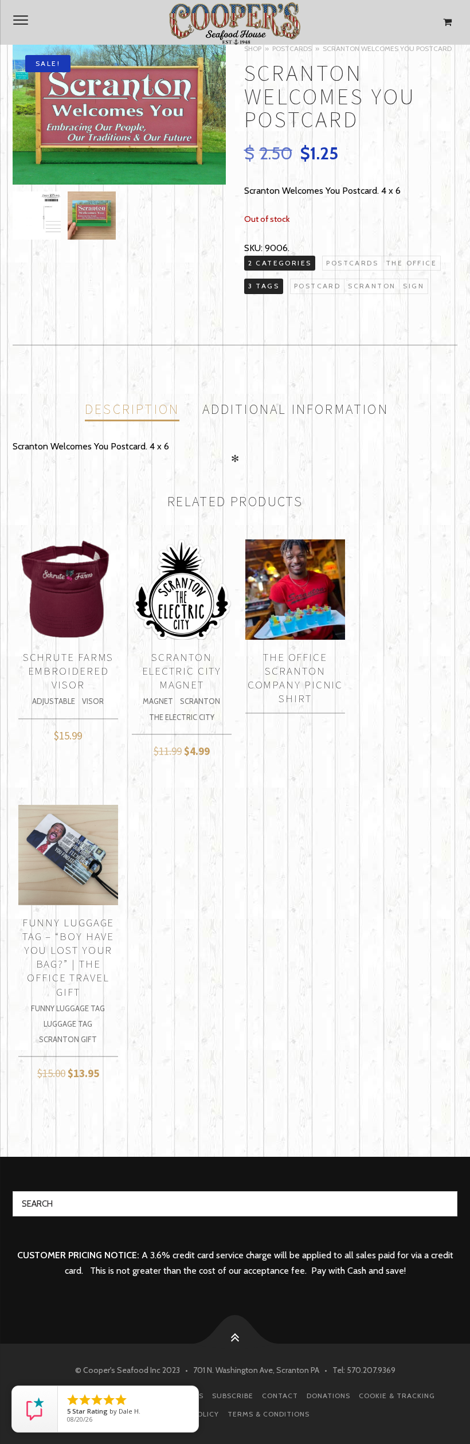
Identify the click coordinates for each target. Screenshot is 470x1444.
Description (132, 409)
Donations (328, 1395)
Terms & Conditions (269, 1414)
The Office (411, 263)
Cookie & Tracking (397, 1395)
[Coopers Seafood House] (235, 22)
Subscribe (232, 1395)
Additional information (295, 409)
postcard (317, 285)
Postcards (292, 48)
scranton (371, 285)
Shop (252, 48)
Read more (294, 708)
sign (413, 285)
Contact (280, 1395)
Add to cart (68, 732)
